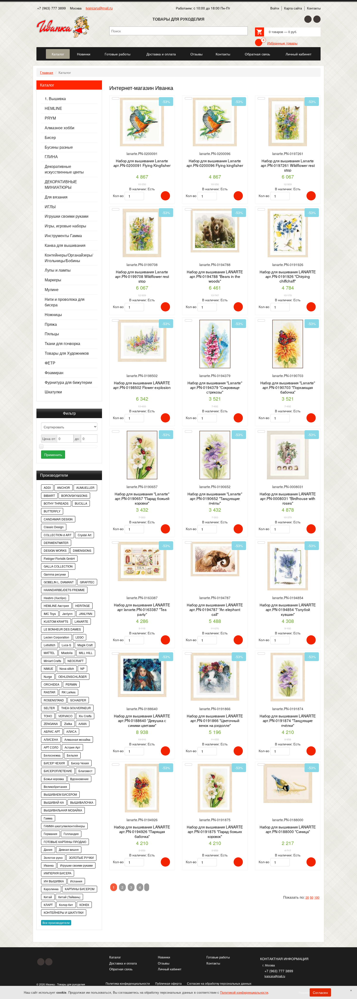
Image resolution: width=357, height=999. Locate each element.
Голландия (71, 834)
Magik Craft (85, 645)
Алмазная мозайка (77, 739)
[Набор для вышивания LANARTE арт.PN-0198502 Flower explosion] (142, 346)
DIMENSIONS (82, 550)
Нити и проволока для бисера (65, 302)
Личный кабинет (169, 969)
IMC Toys (50, 613)
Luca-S (66, 645)
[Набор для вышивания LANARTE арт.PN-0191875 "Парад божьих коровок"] (214, 790)
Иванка (49, 865)
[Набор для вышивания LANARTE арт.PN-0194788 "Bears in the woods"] (214, 235)
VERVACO (65, 716)
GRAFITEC (87, 582)
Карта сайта (293, 8)
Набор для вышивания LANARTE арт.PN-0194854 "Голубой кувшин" (288, 609)
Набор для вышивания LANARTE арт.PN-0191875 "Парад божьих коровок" (215, 831)
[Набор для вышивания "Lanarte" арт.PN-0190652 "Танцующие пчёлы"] (214, 457)
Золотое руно (53, 857)
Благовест (85, 771)
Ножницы (53, 314)
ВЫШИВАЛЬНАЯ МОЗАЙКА (63, 810)
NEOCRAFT (76, 661)
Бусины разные (59, 147)
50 (311, 897)
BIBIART (49, 495)
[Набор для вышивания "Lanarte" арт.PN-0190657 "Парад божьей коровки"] (142, 457)
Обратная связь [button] (257, 54)
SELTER (49, 708)
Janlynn (67, 613)
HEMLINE (53, 108)
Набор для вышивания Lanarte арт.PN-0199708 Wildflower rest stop (142, 276)
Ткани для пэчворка (62, 343)
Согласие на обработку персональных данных (219, 983)
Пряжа (51, 324)
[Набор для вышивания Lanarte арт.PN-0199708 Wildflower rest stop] (142, 235)
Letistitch (49, 645)
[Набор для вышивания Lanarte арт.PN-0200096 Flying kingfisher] (214, 124)
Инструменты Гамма (63, 235)
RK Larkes (69, 692)
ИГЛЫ (50, 206)
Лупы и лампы (58, 270)
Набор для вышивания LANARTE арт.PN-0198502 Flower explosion (142, 385)
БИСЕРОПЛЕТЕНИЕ (58, 771)
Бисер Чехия (80, 763)
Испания (76, 881)
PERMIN (71, 684)
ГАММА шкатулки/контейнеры (64, 826)
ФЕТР (50, 363)
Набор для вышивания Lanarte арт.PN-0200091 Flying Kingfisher (141, 163)
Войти (274, 8)
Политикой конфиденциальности (244, 992)
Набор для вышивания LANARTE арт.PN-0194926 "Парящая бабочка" (142, 831)
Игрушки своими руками (66, 216)
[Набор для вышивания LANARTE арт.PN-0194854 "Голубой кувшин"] (287, 568)
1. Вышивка (55, 98)
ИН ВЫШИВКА (54, 881)
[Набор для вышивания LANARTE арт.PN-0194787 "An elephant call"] (214, 568)
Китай (48, 897)
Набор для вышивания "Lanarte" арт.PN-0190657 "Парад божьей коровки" (142, 498)
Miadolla (67, 653)
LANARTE (81, 621)
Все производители (56, 923)
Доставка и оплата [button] (161, 54)
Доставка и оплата (123, 963)
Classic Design (54, 527)
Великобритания (55, 786)
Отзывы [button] (196, 54)
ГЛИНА (51, 156)
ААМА (82, 724)
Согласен (320, 992)
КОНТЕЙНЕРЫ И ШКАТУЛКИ (64, 912)
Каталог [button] (58, 54)
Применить (53, 454)
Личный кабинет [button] (298, 54)
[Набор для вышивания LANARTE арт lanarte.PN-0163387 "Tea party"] (142, 568)
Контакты (314, 8)
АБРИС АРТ (52, 731)
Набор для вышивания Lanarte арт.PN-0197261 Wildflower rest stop (288, 165)
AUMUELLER (85, 487)
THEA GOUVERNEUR (76, 708)
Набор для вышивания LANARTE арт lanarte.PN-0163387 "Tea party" (142, 609)
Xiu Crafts (85, 716)
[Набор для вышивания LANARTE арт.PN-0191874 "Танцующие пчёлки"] (287, 679)
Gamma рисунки (55, 574)
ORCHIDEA (51, 684)
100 (316, 897)
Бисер (50, 137)
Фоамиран (54, 372)
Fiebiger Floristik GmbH (59, 558)
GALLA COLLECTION (58, 566)
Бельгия (72, 755)
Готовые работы (218, 957)
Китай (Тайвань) (69, 897)
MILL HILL (86, 653)
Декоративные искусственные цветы (64, 169)
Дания (48, 849)
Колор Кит (66, 905)
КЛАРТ (48, 905)
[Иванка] (40, 51)
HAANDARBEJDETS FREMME (64, 590)
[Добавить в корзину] (165, 195)
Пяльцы (52, 333)
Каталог (115, 957)
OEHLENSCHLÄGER (72, 676)
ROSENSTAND (54, 700)
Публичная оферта (168, 983)
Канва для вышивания (65, 245)
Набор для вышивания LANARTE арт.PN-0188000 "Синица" (288, 829)
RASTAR (49, 692)
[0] (258, 42)
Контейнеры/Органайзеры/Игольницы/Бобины (69, 257)
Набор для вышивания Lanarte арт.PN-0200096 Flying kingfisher (215, 163)
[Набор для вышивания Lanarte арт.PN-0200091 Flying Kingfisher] (142, 124)
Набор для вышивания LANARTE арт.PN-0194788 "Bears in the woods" (215, 276)
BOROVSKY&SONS (74, 495)
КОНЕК (84, 905)
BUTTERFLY (52, 511)
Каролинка (51, 889)
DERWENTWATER (56, 543)
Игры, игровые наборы (65, 226)
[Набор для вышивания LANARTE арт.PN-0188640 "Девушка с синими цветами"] (142, 679)
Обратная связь (121, 969)
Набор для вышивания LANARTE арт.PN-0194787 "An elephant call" (215, 609)
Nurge (48, 676)
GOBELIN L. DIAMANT (59, 582)
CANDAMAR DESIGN (58, 519)
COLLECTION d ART (57, 535)
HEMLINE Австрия (56, 605)
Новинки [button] (83, 54)
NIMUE (48, 668)
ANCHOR (63, 487)
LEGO (80, 637)
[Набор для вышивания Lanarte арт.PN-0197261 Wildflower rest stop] (287, 124)
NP (82, 668)
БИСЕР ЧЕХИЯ (54, 763)
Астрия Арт (72, 747)
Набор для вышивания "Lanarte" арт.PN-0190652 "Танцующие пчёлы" (214, 498)
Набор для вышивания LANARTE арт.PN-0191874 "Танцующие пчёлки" (288, 720)
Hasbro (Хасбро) (55, 598)
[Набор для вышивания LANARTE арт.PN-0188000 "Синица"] (287, 790)
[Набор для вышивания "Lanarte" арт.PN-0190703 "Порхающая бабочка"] (287, 346)
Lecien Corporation (56, 637)
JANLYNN (85, 613)
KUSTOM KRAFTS (56, 621)
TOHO (48, 716)
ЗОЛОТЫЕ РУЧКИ (81, 857)
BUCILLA (81, 503)
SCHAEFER (78, 700)
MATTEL (49, 653)
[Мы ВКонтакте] (317, 19)
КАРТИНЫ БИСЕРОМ (79, 889)
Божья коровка (54, 779)
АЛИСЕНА (51, 739)
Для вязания (56, 197)
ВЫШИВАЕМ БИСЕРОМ (60, 794)
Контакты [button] (223, 54)
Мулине (52, 289)
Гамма (48, 818)
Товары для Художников (67, 353)
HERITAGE (82, 605)
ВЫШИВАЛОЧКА (81, 802)
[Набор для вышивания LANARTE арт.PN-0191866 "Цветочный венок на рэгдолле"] (214, 679)
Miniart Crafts (52, 661)
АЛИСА (71, 731)
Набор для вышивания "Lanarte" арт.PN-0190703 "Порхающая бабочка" (287, 387)
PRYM (50, 118)
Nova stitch (67, 668)
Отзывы (163, 963)
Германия (50, 834)
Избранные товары (282, 43)
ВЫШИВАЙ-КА (54, 802)
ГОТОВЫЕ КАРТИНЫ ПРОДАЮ (65, 842)
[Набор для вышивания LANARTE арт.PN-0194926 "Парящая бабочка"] (142, 790)
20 (307, 897)
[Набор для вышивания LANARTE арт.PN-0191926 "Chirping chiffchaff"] (287, 235)
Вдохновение (79, 779)
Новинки (164, 957)
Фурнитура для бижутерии (68, 382)
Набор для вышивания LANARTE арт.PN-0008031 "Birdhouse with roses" (288, 498)
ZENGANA (51, 724)
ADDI (47, 487)
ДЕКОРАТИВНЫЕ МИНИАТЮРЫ (61, 184)
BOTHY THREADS (56, 503)
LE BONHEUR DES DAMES (62, 629)
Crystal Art (84, 535)
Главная (46, 72)
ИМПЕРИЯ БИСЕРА (57, 873)
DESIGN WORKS (55, 550)
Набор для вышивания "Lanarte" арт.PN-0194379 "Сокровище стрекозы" (214, 387)
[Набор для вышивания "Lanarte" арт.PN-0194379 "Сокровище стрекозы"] (214, 346)
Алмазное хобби (59, 127)
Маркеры (53, 280)
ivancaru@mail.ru (99, 8)
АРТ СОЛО (51, 747)
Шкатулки (53, 392)
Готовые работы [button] (117, 54)
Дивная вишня (69, 849)
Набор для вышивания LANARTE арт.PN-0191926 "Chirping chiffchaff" (288, 276)
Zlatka (68, 724)
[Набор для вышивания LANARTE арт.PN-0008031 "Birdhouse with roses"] (287, 457)
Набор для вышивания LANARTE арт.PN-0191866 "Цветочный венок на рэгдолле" (215, 720)
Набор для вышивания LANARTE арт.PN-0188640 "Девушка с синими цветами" (142, 720)
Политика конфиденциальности (128, 983)
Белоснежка (52, 755)
